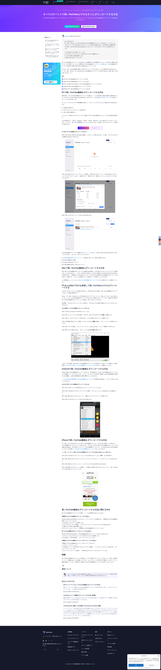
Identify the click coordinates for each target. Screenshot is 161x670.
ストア (107, 2)
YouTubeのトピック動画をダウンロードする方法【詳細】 (79, 595)
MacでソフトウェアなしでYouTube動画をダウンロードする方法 (81, 584)
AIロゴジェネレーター (73, 650)
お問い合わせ (98, 638)
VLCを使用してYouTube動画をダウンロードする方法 (83, 365)
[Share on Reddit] (160, 242)
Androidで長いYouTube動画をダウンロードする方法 (77, 86)
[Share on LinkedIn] (160, 244)
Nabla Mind (47, 2)
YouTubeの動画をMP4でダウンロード (71, 257)
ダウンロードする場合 (98, 64)
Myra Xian (67, 36)
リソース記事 (84, 655)
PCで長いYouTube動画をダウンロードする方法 (76, 79)
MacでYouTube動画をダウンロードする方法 (90, 280)
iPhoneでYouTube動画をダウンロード (85, 449)
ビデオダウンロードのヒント (67, 10)
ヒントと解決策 (85, 648)
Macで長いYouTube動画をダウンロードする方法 (76, 81)
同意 (136, 665)
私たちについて (99, 635)
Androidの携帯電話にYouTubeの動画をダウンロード (79, 379)
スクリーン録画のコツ (87, 645)
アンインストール (111, 650)
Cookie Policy (140, 667)
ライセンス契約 (111, 643)
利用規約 (109, 646)
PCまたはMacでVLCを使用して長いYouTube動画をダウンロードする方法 (83, 84)
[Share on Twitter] (160, 240)
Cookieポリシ (111, 653)
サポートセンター (99, 641)
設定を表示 (151, 665)
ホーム (59, 10)
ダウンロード (87, 252)
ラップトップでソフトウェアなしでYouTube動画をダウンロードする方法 (52, 45)
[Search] (58, 649)
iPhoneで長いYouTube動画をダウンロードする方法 (77, 89)
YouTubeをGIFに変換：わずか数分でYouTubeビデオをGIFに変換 (82, 606)
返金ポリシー (110, 635)
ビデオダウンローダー (106, 97)
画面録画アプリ (71, 646)
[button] (158, 655)
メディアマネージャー (71, 2)
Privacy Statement (146, 667)
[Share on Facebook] (160, 237)
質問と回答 (84, 652)
